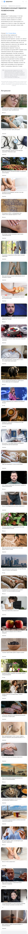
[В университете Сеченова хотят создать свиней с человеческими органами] (14, 585)
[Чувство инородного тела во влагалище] (14, 460)
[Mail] (4, 1)
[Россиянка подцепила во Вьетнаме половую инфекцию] (14, 250)
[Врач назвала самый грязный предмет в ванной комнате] (14, 920)
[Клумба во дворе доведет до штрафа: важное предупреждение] (14, 669)
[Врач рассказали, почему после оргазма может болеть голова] (14, 543)
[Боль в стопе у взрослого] (14, 857)
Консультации (4, 5)
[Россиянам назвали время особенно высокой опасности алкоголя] (14, 815)
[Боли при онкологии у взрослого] (14, 606)
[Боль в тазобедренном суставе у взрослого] (14, 501)
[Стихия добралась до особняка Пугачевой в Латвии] (14, 397)
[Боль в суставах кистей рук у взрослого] (14, 752)
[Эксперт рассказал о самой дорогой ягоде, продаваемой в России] (14, 522)
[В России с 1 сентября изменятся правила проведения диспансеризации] (14, 439)
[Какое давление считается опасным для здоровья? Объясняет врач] (14, 146)
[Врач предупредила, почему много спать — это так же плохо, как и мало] (14, 355)
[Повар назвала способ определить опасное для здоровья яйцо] (14, 292)
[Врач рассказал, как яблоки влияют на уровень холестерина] (14, 167)
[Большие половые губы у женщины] (14, 125)
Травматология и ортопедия (14, 5)
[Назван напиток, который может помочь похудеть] (14, 690)
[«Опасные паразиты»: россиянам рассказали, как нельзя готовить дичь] (14, 711)
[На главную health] (8, 1)
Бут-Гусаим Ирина (11, 33)
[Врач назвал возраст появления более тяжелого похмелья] (14, 878)
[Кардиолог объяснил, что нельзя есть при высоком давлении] (14, 418)
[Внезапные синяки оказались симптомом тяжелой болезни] (14, 229)
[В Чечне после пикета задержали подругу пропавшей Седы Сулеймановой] (14, 104)
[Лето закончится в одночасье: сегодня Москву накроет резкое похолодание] (14, 564)
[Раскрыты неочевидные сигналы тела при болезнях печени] (14, 188)
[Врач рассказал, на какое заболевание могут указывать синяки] (14, 271)
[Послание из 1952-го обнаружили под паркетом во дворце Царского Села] (14, 209)
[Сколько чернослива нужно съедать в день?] (14, 648)
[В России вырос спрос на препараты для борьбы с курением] (14, 836)
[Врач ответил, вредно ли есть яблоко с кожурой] (14, 627)
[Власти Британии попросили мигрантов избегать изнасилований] (14, 773)
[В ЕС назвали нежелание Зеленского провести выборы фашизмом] (14, 480)
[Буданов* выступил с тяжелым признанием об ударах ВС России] (14, 313)
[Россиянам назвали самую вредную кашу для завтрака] (14, 334)
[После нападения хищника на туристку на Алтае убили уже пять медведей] (14, 376)
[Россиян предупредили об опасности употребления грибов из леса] (14, 794)
